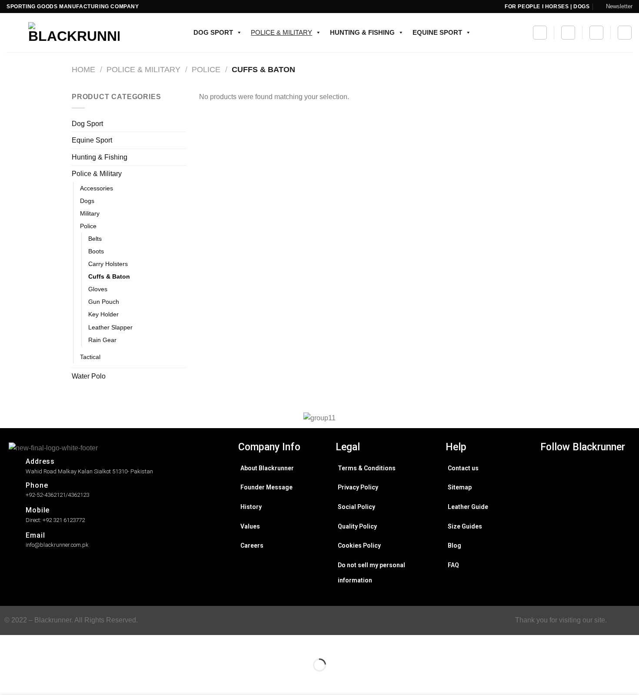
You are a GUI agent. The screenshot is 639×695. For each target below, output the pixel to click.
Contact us (463, 468)
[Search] (540, 33)
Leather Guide (468, 506)
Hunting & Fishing (99, 157)
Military (90, 213)
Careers (251, 545)
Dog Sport (87, 123)
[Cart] (596, 33)
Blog (454, 545)
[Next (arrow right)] (34, 680)
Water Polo (89, 376)
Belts (95, 238)
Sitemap (460, 487)
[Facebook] (585, 469)
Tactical (90, 356)
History (251, 506)
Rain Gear (102, 339)
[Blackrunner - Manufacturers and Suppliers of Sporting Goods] (63, 32)
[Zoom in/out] (34, 643)
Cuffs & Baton (109, 276)
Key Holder (103, 314)
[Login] (625, 33)
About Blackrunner (267, 468)
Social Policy (356, 506)
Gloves (97, 289)
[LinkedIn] (585, 498)
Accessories (96, 188)
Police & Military (143, 69)
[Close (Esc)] (8, 643)
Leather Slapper (110, 327)
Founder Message (266, 487)
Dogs (87, 200)
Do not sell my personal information (371, 573)
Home (83, 69)
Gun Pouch (103, 301)
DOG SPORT (213, 32)
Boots (96, 251)
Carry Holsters (108, 263)
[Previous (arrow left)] (8, 680)
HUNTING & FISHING (362, 32)
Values (250, 526)
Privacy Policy (358, 487)
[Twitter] (585, 484)
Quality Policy (357, 526)
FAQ (453, 565)
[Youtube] (585, 513)
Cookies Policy (359, 545)
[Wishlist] (568, 33)
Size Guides (465, 526)
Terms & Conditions (367, 468)
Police (206, 69)
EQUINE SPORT (437, 32)
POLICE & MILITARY (281, 32)
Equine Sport (92, 140)
